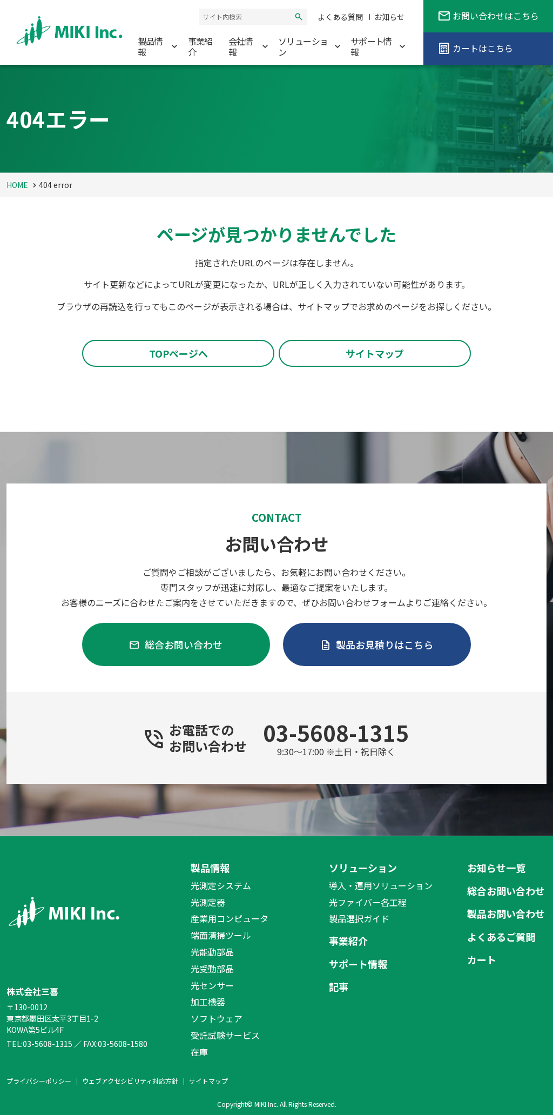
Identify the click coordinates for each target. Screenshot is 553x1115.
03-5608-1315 (336, 732)
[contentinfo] (276, 975)
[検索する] (299, 17)
